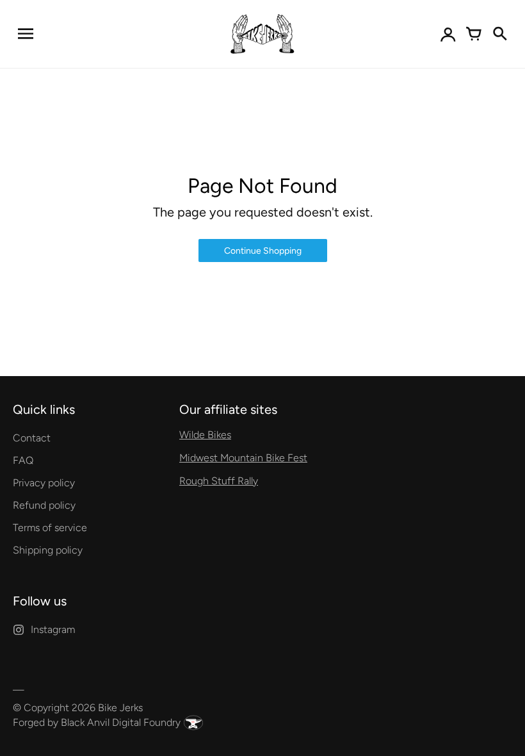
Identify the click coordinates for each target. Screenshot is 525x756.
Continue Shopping (263, 250)
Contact (32, 438)
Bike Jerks (120, 708)
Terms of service (50, 528)
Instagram (53, 629)
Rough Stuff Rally (218, 481)
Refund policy (44, 505)
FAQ (23, 460)
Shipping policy (48, 550)
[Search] (499, 34)
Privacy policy (44, 483)
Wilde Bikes (205, 435)
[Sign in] (448, 34)
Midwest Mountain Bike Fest (243, 458)
